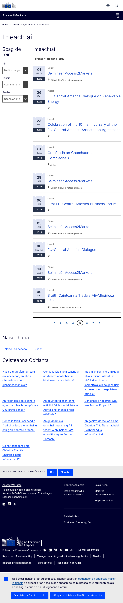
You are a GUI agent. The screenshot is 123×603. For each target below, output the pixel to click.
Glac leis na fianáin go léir (29, 595)
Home (5, 24)
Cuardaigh (116, 5)
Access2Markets (11, 484)
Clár (117, 17)
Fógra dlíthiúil (44, 562)
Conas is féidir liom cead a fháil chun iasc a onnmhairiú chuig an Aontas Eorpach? (19, 425)
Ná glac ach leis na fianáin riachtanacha (77, 595)
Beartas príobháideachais (17, 562)
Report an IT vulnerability (17, 556)
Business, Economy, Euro (78, 522)
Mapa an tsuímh (104, 500)
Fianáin (97, 556)
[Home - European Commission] (24, 542)
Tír (4, 63)
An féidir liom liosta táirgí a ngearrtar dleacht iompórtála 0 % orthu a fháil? (20, 405)
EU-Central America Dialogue (72, 249)
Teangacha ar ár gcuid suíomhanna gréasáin (62, 556)
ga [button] (108, 5)
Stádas (6, 92)
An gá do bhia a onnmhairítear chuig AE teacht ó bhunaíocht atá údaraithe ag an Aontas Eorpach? (58, 430)
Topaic (6, 77)
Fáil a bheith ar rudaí (69, 562)
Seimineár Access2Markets (70, 73)
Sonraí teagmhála (88, 549)
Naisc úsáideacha (16, 349)
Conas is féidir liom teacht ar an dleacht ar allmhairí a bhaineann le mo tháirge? (61, 376)
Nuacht (39, 349)
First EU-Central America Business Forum (82, 204)
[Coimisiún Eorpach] (9, 5)
